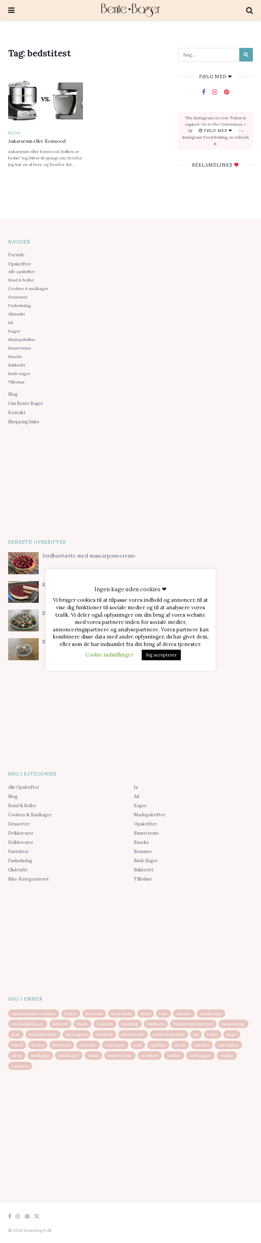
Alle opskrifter (21, 271)
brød (146, 1013)
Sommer (143, 851)
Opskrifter (19, 264)
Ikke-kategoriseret (28, 879)
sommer (149, 1055)
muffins (158, 1045)
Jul (10, 322)
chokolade (211, 1013)
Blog (14, 133)
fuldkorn (155, 1023)
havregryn (76, 1034)
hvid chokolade (169, 1034)
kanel (17, 1045)
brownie (94, 1013)
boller (71, 1013)
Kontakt (16, 412)
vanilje (227, 1055)
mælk (180, 1045)
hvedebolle (133, 1034)
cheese (183, 1013)
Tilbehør (16, 382)
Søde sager (19, 373)
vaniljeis (20, 1066)
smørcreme (120, 1055)
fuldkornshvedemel (193, 1023)
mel (138, 1045)
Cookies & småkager (28, 288)
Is (136, 787)
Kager (14, 331)
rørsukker (228, 1045)
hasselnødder (43, 1034)
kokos (38, 1045)
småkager (68, 1055)
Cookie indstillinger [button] (109, 654)
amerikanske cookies (34, 1013)
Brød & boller (21, 280)
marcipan (115, 1045)
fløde (82, 1023)
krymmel (62, 1045)
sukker (174, 1055)
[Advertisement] (130, 480)
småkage (40, 1055)
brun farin (121, 1013)
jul (196, 1034)
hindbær (104, 1034)
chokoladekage (28, 1023)
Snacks (15, 356)
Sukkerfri (16, 365)
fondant (105, 1023)
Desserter (18, 297)
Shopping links (23, 422)
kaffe (212, 1034)
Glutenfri (16, 314)
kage (232, 1034)
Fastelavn (18, 851)
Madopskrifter (21, 339)
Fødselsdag (19, 305)
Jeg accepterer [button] (161, 655)
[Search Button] (246, 55)
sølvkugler (200, 1055)
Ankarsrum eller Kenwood (37, 141)
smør (93, 1055)
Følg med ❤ (217, 130)
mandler (88, 1045)
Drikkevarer (20, 833)
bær (163, 1013)
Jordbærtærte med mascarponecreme (89, 555)
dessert (60, 1023)
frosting (130, 1023)
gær (16, 1034)
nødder (201, 1045)
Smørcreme (19, 348)
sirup (17, 1055)
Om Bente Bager (25, 403)
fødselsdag (233, 1023)
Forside (16, 255)
